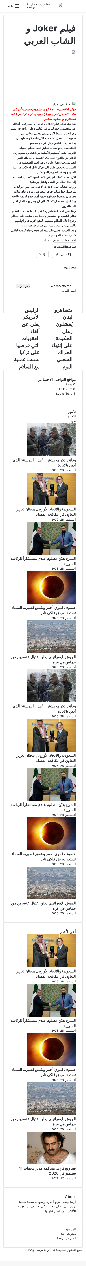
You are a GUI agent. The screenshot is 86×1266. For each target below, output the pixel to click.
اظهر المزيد (68, 290)
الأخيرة (72, 416)
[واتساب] (82, 1254)
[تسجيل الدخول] (25, 8)
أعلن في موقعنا (66, 1238)
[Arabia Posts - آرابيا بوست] (44, 6)
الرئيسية (71, 1229)
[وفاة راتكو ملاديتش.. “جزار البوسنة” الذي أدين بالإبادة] (51, 455)
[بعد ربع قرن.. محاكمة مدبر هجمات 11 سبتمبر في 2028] (51, 1163)
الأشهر (72, 412)
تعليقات (71, 421)
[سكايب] (83, 1254)
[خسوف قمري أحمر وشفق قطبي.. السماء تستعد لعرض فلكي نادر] (51, 602)
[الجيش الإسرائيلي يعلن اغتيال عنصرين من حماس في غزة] (51, 652)
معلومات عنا (68, 1234)
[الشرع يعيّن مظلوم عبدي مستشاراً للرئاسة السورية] (51, 553)
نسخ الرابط (23, 286)
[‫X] (84, 1254)
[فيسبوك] (85, 1254)
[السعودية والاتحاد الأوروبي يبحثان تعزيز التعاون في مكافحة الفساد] (51, 504)
